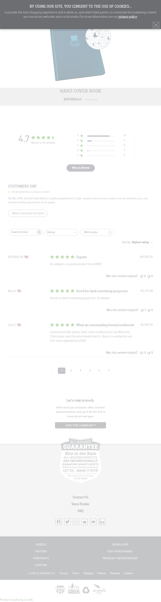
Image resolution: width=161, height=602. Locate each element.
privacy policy (128, 16)
